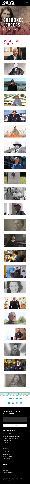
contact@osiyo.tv (8, 452)
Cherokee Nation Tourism (10, 434)
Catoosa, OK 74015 (8, 458)
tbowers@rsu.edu (8, 472)
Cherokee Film (7, 440)
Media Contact (7, 443)
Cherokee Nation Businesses (11, 438)
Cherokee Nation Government (11, 436)
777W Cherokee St (8, 456)
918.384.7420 (6, 454)
